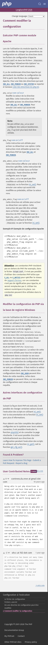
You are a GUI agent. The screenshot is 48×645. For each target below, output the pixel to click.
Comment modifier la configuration (18, 611)
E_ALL (6, 278)
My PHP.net (9, 636)
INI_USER (25, 373)
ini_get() (30, 444)
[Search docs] (39, 3)
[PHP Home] (7, 4)
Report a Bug (21, 463)
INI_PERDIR (16, 84)
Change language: (19, 16)
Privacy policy (31, 642)
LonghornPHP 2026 (24, 10)
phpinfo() (15, 432)
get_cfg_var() (16, 447)
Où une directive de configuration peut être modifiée (21, 606)
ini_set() (32, 184)
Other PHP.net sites (12, 642)
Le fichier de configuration (14, 599)
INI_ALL (6, 84)
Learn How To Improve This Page (17, 460)
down (8, 479)
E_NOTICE (16, 278)
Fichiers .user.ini (10, 602)
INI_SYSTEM (29, 84)
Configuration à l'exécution (16, 594)
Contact (21, 636)
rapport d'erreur (14, 280)
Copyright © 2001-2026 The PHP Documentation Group (18, 627)
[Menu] (44, 3)
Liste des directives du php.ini (26, 87)
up (4, 479)
